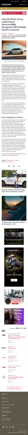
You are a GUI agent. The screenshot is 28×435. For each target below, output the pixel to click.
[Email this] (9, 166)
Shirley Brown (11, 33)
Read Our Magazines (6, 418)
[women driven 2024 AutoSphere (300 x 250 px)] (14, 324)
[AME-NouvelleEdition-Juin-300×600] (14, 286)
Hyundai (11, 161)
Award (6, 161)
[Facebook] (6, 427)
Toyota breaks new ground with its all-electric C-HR (13, 223)
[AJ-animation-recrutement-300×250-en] (14, 244)
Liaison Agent (11, 358)
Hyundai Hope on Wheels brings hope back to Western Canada (13, 191)
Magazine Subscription (6, 411)
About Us (3, 397)
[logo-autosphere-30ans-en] (6, 4)
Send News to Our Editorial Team (8, 404)
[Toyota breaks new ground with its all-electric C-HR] (14, 208)
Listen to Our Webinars (6, 420)
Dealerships (11, 35)
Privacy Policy (23, 431)
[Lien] (14, 328)
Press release (16, 160)
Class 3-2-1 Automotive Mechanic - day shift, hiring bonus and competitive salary (16, 337)
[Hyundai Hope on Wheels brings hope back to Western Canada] (14, 179)
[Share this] (14, 166)
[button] (26, 4)
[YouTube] (13, 427)
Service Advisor (12, 367)
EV (8, 161)
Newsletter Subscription (6, 412)
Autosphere (4, 35)
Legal (19, 431)
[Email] (3, 427)
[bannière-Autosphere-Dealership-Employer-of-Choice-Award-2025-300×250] (14, 305)
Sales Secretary (12, 348)
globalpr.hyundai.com (13, 155)
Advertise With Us (5, 398)
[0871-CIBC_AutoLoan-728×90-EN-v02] (14, 14)
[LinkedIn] (9, 427)
